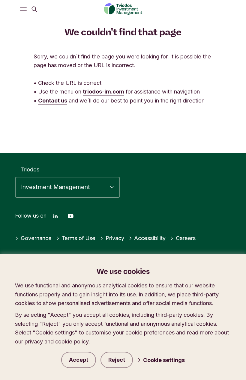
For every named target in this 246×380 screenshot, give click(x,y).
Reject (116, 360)
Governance (36, 238)
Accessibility (150, 238)
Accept (78, 360)
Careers (186, 238)
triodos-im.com (103, 91)
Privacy (115, 238)
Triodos (29, 169)
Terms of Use (78, 238)
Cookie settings (164, 360)
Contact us (52, 100)
